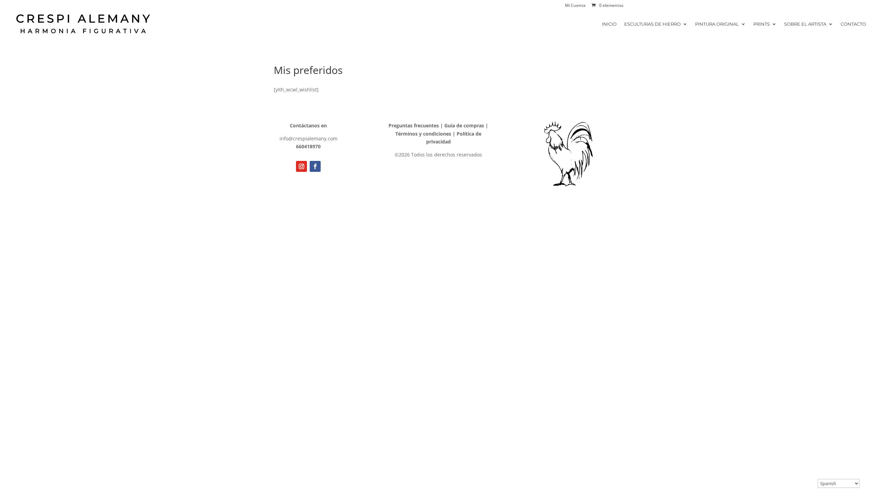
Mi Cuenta (575, 5)
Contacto (853, 24)
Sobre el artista (805, 24)
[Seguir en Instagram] (301, 166)
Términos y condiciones (423, 133)
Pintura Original (717, 24)
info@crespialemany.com (308, 138)
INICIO (609, 24)
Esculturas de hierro (652, 24)
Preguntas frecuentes (413, 125)
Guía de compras (464, 125)
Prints (761, 24)
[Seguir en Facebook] (315, 166)
